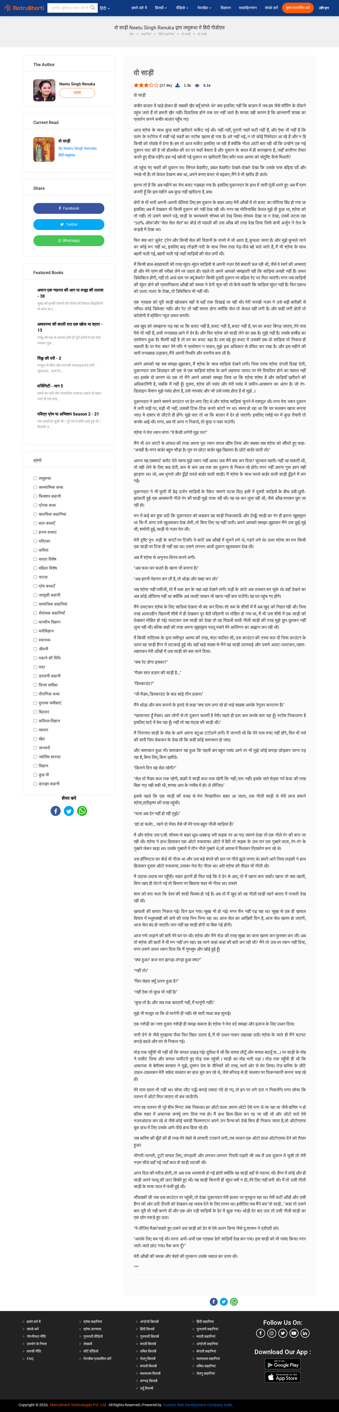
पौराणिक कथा (49, 693)
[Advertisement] (69, 862)
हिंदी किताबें (147, 1329)
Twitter (71, 224)
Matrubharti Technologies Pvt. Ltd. (79, 1405)
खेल (42, 738)
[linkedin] (305, 1333)
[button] (93, 8)
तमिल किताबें (148, 1351)
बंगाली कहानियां (206, 1351)
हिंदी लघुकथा (67, 155)
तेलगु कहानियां (206, 1373)
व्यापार (43, 729)
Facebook (70, 208)
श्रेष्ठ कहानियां (92, 1321)
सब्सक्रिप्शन (248, 8)
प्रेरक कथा (47, 505)
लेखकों (87, 1344)
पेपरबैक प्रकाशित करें (97, 1358)
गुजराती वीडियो (93, 1336)
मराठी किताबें (148, 1344)
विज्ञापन (226, 8)
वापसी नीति (34, 1351)
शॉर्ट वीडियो (90, 1351)
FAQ (30, 1358)
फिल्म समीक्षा (48, 684)
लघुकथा (45, 478)
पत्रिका (44, 541)
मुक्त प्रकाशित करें (298, 8)
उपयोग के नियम (37, 1344)
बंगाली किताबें (148, 1366)
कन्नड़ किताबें (148, 1381)
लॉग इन (324, 8)
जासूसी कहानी (49, 595)
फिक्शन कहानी (50, 496)
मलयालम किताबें (150, 1373)
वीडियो (181, 8)
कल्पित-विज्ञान (49, 720)
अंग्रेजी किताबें (149, 1321)
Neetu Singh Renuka (77, 84)
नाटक (43, 577)
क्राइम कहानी (49, 783)
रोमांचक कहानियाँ (52, 613)
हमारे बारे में (139, 8)
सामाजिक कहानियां (53, 604)
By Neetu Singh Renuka (78, 148)
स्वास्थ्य (44, 640)
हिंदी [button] (103, 8)
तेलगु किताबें (147, 1358)
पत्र (42, 667)
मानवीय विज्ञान (49, 622)
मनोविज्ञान (46, 631)
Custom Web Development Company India (197, 1405)
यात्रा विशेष (47, 559)
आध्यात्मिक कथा (51, 487)
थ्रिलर (44, 711)
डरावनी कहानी (50, 676)
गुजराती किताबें (149, 1336)
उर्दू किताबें (146, 1388)
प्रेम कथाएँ (47, 586)
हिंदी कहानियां (205, 1321)
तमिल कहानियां (206, 1366)
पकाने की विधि (49, 658)
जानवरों (44, 747)
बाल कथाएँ (47, 523)
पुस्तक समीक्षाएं (50, 702)
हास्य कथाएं (47, 532)
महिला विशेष (48, 568)
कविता (43, 550)
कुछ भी (44, 774)
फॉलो (77, 92)
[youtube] (293, 1333)
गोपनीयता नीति (36, 1336)
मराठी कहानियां (206, 1336)
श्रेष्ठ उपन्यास (92, 1329)
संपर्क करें (271, 8)
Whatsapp (71, 240)
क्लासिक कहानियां (52, 514)
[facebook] (260, 1333)
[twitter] (282, 1333)
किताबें (159, 8)
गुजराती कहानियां (207, 1329)
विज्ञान (43, 765)
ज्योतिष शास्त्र (50, 756)
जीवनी (43, 649)
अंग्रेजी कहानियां (207, 1344)
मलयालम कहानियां (208, 1358)
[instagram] (271, 1333)
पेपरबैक (203, 8)
